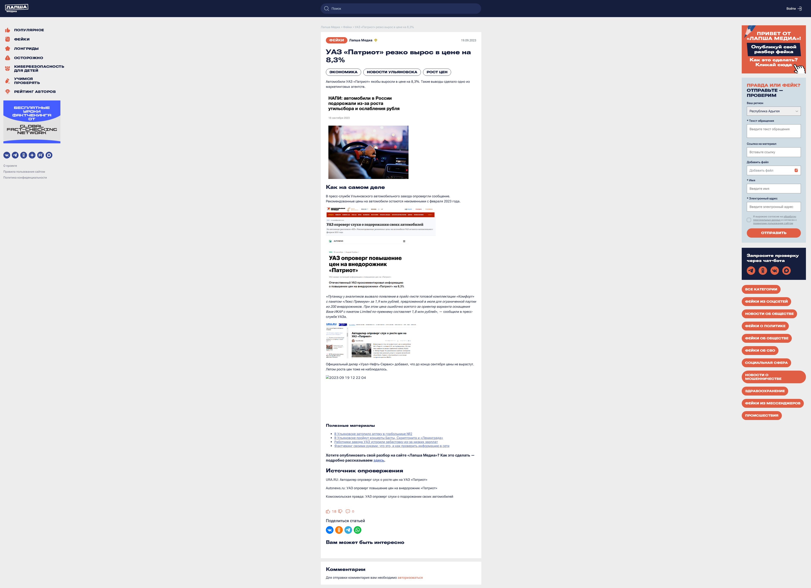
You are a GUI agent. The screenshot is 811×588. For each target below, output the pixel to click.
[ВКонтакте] (329, 530)
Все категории (761, 289)
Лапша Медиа (360, 40)
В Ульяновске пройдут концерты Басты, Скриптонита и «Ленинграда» (388, 438)
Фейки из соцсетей (766, 301)
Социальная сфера (766, 363)
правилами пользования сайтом (773, 223)
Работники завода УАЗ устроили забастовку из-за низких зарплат (386, 442)
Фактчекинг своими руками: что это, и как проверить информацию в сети (391, 446)
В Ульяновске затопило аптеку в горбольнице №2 (373, 434)
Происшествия (761, 415)
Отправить (774, 233)
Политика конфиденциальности (25, 177)
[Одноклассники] (339, 530)
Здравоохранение (765, 391)
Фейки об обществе (766, 338)
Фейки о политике (765, 326)
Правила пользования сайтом (24, 171)
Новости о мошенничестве (763, 377)
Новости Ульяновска (392, 72)
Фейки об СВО (760, 350)
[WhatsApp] (357, 530)
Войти (791, 9)
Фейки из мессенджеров (772, 403)
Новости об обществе (769, 314)
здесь (378, 460)
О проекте (10, 165)
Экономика (343, 72)
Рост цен (437, 72)
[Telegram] (348, 530)
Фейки (336, 40)
